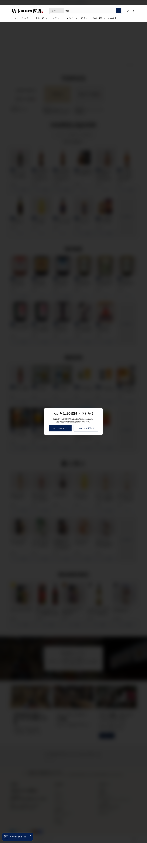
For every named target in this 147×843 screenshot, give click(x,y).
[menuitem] (15, 19)
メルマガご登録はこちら (18, 837)
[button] (134, 11)
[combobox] (93, 11)
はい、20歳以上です (60, 428)
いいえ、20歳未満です (86, 428)
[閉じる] (30, 835)
